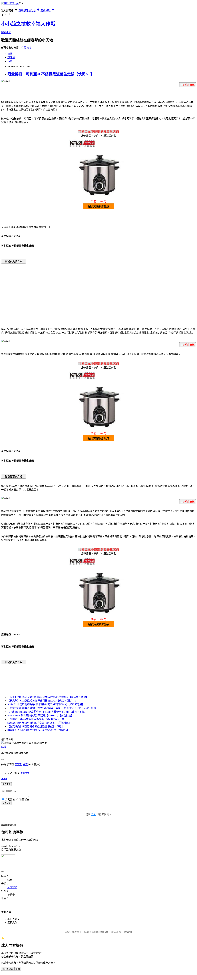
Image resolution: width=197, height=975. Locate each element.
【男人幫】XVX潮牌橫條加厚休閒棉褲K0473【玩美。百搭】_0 (41, 700)
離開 (18, 969)
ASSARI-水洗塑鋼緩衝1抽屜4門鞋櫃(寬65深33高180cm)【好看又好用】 (45, 704)
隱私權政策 (116, 932)
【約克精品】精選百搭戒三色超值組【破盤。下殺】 (35, 726)
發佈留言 (6, 803)
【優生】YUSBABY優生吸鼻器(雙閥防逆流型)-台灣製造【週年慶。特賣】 (47, 697)
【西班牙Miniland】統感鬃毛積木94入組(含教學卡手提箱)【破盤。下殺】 (47, 711)
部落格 (11, 57)
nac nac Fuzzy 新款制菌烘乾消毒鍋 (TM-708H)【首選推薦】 (39, 723)
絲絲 (3, 747)
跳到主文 (6, 32)
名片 (9, 61)
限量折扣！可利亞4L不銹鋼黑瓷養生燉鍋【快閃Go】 (50, 74)
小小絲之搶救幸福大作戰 (28, 24)
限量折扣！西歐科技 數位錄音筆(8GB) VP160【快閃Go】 (38, 730)
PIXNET (75, 932)
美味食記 (25, 773)
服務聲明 (128, 932)
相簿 (9, 53)
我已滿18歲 (7, 969)
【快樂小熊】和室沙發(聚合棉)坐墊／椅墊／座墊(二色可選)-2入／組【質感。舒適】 (53, 708)
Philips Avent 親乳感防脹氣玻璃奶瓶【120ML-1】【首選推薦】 (40, 715)
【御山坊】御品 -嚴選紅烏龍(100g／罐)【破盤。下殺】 (37, 719)
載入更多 (6, 784)
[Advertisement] (72, 290)
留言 (25, 764)
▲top (4, 778)
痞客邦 (18, 764)
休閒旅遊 (26, 47)
